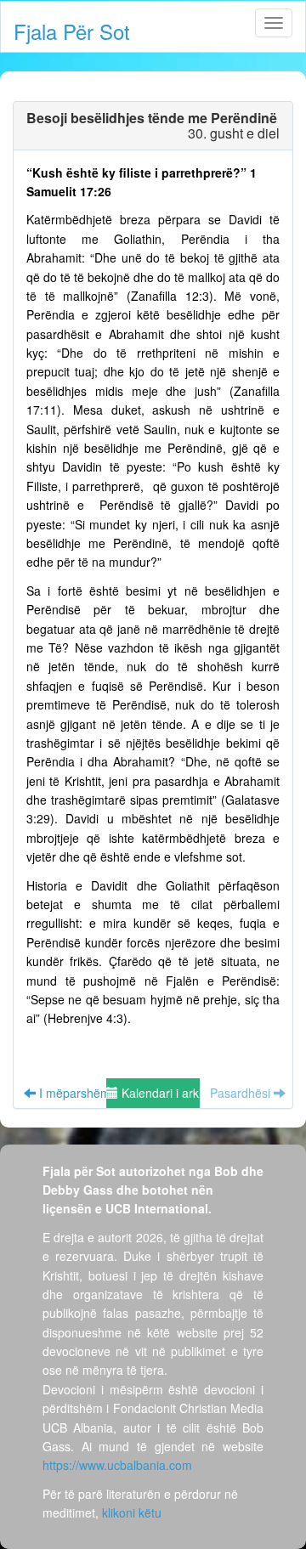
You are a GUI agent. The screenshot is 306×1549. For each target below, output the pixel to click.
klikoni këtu (132, 1512)
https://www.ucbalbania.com (117, 1464)
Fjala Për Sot (72, 31)
